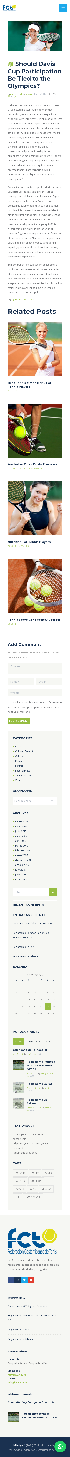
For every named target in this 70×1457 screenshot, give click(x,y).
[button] (60, 1446)
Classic (19, 746)
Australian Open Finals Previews (32, 464)
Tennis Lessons (23, 775)
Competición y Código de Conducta (32, 923)
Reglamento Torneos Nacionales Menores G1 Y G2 (41, 1065)
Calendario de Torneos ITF (30, 1049)
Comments (33, 1041)
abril (20, 840)
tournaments (34, 468)
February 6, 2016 (33, 1088)
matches (20, 94)
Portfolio (20, 765)
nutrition (13, 391)
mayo (21, 826)
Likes (47, 1041)
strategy (46, 1189)
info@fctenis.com (17, 1382)
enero (21, 821)
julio (20, 869)
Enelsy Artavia (47, 1073)
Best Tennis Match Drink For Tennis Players (29, 384)
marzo (21, 845)
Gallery (19, 756)
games (13, 94)
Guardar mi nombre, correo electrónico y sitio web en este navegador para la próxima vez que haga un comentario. (35, 707)
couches (13, 546)
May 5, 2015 (18, 1054)
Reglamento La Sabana (25, 956)
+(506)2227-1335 (17, 1374)
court (35, 1173)
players (28, 94)
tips (17, 1196)
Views (18, 1041)
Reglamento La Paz (23, 947)
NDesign (18, 1445)
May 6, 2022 (32, 1073)
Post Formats (22, 770)
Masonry (20, 761)
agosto (22, 865)
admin (29, 1054)
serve (33, 1189)
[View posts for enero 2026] (16, 975)
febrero (22, 850)
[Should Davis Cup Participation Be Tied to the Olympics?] (35, 36)
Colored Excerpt (24, 751)
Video (18, 780)
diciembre (23, 860)
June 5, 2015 (40, 94)
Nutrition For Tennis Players (29, 542)
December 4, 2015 (34, 1107)
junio (21, 831)
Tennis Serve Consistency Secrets (34, 619)
